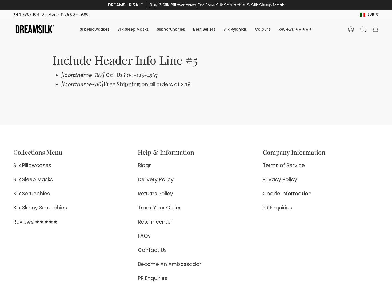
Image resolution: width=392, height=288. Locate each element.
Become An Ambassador (169, 264)
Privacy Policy (280, 179)
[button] (262, 29)
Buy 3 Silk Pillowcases (173, 5)
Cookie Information (287, 193)
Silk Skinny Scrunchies (40, 207)
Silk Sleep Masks (33, 179)
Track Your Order (159, 207)
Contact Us (152, 250)
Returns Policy (155, 193)
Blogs (144, 165)
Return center (155, 221)
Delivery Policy (156, 179)
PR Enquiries (152, 278)
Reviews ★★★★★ (35, 221)
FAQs (144, 236)
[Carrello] (375, 29)
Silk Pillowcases (32, 165)
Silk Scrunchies (31, 193)
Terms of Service (284, 165)
